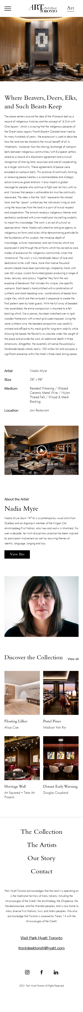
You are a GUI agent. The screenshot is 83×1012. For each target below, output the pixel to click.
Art (70, 8)
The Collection (41, 832)
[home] (42, 8)
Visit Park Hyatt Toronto (41, 938)
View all (73, 659)
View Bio (17, 555)
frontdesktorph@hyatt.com (41, 948)
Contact (41, 872)
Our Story (41, 859)
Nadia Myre (38, 371)
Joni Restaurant (39, 410)
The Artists (41, 845)
